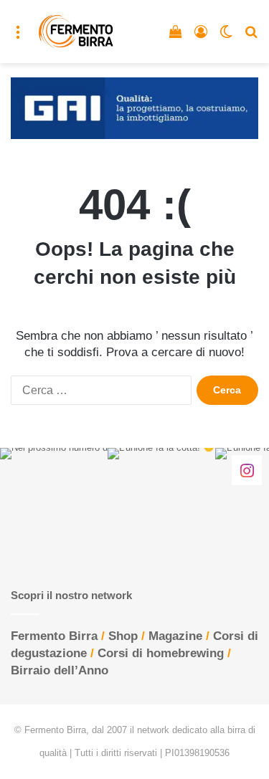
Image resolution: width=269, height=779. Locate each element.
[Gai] (134, 107)
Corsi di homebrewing (161, 653)
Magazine (175, 636)
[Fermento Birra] (76, 31)
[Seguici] (247, 470)
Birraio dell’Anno (59, 670)
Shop (123, 636)
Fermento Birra (54, 636)
